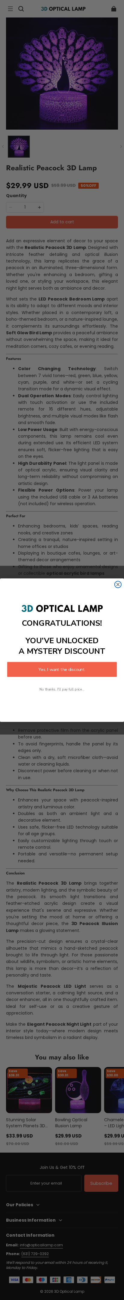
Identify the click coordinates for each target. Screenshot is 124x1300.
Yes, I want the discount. (62, 669)
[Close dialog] (118, 584)
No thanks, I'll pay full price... (61, 689)
